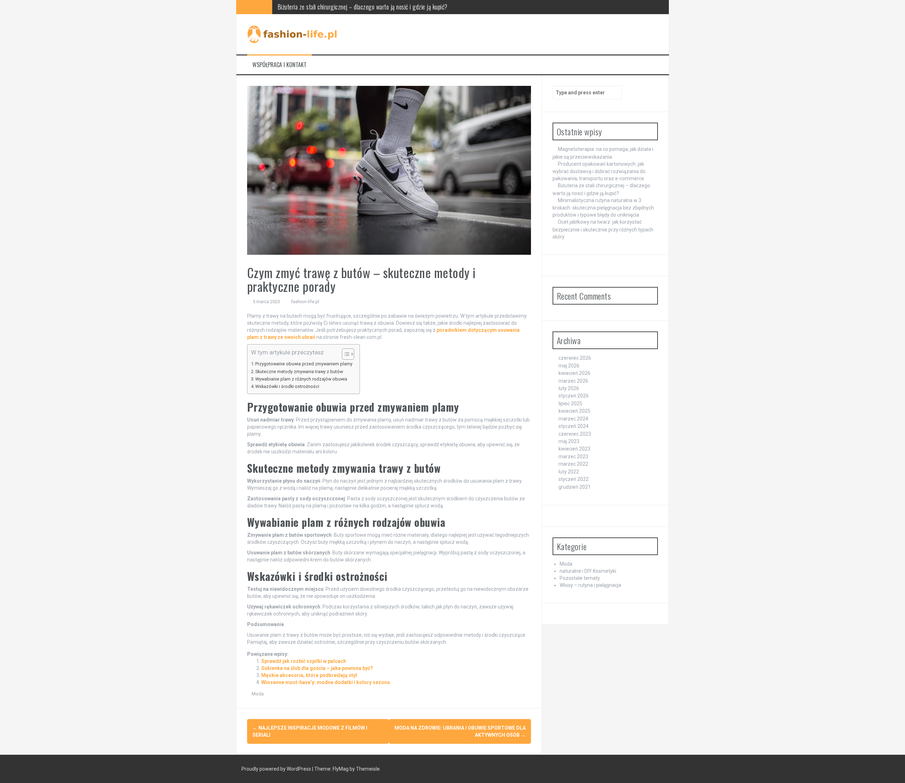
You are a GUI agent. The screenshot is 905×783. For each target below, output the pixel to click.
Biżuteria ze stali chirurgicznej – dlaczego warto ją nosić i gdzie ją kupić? (363, 6)
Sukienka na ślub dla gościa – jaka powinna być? (317, 668)
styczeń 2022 (574, 479)
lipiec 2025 (570, 403)
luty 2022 (569, 472)
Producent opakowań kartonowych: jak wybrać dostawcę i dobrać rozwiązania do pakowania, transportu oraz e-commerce (599, 171)
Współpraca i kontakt (279, 65)
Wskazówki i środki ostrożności (287, 386)
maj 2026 (569, 366)
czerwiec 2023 (575, 434)
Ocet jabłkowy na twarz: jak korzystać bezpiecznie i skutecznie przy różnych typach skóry (603, 229)
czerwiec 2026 (575, 358)
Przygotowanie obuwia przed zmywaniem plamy (303, 363)
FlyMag (341, 769)
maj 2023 (569, 441)
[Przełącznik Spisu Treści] (344, 354)
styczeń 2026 (574, 396)
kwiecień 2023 (574, 449)
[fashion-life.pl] (293, 34)
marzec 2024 (573, 419)
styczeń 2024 (574, 426)
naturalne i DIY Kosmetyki (588, 571)
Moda (258, 693)
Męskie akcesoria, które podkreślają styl (309, 675)
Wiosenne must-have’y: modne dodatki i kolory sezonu (325, 682)
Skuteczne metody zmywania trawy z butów (299, 371)
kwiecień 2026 (574, 373)
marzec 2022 (573, 464)
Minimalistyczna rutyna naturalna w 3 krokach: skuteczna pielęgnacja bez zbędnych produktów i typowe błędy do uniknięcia (603, 208)
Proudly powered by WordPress (276, 769)
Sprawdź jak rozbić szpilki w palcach (303, 661)
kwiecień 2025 (574, 411)
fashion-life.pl (305, 301)
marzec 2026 (573, 381)
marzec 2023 (573, 456)
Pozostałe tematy (580, 578)
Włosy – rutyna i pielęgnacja (590, 585)
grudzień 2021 (575, 487)
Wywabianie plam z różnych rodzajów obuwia (301, 379)
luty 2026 (569, 388)
